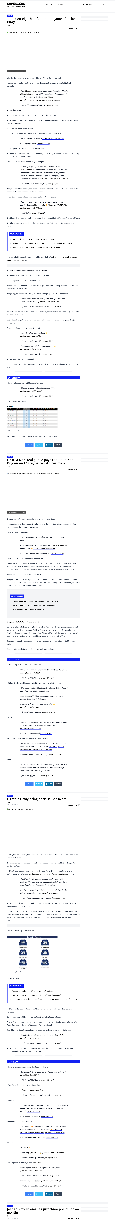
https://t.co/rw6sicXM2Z (58, 179)
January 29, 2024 (53, 105)
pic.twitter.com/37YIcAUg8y (30, 349)
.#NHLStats (43, 179)
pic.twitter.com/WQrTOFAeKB (31, 208)
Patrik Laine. (37, 1163)
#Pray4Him (53, 746)
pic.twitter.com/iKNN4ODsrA (31, 391)
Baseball (60, 4)
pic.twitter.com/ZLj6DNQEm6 (52, 1181)
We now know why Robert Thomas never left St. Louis (32, 991)
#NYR (35, 1168)
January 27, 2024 (57, 553)
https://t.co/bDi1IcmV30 (29, 707)
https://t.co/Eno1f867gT (29, 1075)
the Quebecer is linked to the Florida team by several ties (51, 874)
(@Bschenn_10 (38, 205)
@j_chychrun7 (33, 1153)
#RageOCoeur (39, 1132)
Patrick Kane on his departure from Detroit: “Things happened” (36, 995)
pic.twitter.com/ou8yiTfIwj (54, 1132)
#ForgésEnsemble (27, 1132)
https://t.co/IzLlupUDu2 (51, 893)
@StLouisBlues (30, 91)
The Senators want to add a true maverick (29, 609)
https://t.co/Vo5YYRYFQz (57, 205)
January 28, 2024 (43, 143)
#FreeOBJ (61, 746)
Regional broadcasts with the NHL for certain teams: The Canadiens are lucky (42, 243)
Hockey (47, 4)
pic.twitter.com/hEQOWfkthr (53, 1153)
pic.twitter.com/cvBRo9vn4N (44, 548)
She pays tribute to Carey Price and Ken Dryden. (25, 622)
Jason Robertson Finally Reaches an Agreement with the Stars (36, 247)
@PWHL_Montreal (60, 545)
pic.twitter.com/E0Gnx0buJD (49, 100)
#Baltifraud (24, 749)
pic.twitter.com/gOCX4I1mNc (53, 138)
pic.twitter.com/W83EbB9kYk (32, 1090)
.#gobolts (60, 1035)
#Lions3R (58, 1129)
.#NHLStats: (48, 97)
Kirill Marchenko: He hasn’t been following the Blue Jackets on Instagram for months (45, 999)
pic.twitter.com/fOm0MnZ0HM (40, 749)
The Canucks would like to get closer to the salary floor (33, 239)
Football (53, 4)
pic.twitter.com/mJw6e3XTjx (30, 336)
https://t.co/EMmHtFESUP (30, 673)
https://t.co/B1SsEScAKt (29, 100)
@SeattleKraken (26, 94)
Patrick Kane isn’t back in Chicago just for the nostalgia (34, 605)
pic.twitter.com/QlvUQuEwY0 (49, 302)
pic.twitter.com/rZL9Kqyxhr (30, 728)
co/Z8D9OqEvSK (33, 1111)
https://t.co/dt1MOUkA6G (29, 1038)
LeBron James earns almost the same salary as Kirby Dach (35, 601)
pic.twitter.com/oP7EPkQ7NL (31, 1171)
